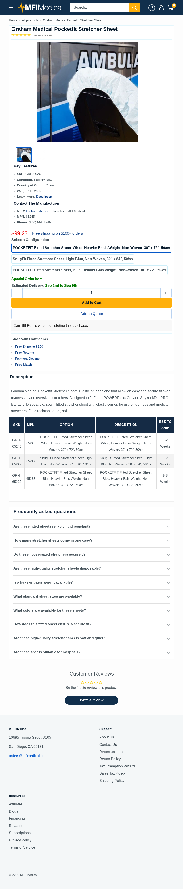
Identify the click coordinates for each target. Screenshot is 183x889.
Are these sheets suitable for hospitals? (47, 652)
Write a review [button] (91, 700)
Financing (17, 818)
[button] (21, 35)
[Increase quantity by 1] (166, 293)
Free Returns (24, 352)
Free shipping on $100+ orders (57, 233)
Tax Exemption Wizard (117, 766)
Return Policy (110, 759)
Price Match (23, 364)
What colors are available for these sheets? (49, 610)
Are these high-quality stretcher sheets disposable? (57, 568)
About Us (106, 737)
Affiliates (16, 804)
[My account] (151, 7)
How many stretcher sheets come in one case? (52, 540)
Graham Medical (38, 211)
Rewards (16, 826)
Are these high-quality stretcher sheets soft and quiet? (59, 638)
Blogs (13, 811)
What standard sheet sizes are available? (47, 596)
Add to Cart (91, 303)
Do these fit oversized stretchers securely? (49, 554)
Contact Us (108, 745)
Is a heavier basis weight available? (43, 582)
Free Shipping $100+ (30, 346)
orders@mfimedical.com (28, 756)
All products (30, 20)
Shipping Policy (111, 781)
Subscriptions (20, 833)
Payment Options (27, 358)
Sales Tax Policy (112, 773)
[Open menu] (11, 7)
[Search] (134, 7)
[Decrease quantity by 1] (17, 293)
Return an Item (111, 752)
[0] (170, 7)
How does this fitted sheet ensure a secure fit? (52, 624)
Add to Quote (91, 314)
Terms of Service (22, 847)
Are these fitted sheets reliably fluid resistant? (52, 526)
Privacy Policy (20, 840)
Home (13, 20)
